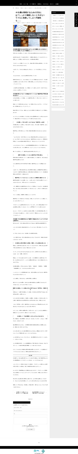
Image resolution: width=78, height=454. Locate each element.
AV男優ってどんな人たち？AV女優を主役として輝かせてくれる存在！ (58, 92)
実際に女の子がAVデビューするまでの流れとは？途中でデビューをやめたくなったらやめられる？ (58, 103)
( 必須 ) (17, 407)
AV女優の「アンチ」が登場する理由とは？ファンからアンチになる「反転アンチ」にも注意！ (58, 73)
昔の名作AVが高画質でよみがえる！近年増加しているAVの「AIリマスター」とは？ (58, 105)
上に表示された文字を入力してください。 (30, 425)
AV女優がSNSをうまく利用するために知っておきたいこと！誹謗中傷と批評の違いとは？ (58, 35)
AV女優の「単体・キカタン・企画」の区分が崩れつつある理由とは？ (58, 78)
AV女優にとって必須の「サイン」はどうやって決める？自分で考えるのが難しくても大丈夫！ (58, 70)
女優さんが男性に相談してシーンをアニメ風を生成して (58, 100)
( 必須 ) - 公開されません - (18, 410)
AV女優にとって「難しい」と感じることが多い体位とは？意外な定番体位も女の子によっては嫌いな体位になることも (58, 62)
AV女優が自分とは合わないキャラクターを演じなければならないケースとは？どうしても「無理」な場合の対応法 (58, 48)
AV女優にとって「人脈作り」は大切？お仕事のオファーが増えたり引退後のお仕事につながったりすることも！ (58, 56)
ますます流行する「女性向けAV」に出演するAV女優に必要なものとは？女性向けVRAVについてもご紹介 (58, 94)
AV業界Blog (54, 88)
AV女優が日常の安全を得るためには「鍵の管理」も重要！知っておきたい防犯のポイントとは (58, 43)
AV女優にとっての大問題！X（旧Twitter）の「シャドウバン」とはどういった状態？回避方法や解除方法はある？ (58, 67)
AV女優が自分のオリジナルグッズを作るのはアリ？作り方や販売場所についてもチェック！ (58, 51)
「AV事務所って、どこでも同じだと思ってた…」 (58, 16)
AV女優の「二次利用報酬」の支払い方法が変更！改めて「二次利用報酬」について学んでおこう (58, 75)
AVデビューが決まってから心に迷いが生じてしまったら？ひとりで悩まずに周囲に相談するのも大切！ (58, 24)
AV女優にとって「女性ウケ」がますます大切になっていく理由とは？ (58, 59)
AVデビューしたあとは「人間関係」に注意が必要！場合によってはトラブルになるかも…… (58, 27)
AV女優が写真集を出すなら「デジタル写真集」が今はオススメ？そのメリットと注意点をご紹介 (58, 37)
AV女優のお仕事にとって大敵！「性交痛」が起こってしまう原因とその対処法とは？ (58, 81)
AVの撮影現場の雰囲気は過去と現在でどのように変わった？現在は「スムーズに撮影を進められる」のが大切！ (58, 32)
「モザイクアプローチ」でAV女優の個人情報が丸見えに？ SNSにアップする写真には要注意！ (58, 18)
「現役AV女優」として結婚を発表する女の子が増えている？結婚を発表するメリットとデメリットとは (58, 21)
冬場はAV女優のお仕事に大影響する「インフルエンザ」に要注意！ (58, 97)
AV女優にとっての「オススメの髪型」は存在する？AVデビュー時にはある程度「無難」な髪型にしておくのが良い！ (58, 65)
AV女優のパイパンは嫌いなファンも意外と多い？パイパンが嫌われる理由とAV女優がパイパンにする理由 (32, 22)
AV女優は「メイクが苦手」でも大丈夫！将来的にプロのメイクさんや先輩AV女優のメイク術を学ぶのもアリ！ (58, 86)
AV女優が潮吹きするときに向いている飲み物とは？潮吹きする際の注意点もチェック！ (58, 46)
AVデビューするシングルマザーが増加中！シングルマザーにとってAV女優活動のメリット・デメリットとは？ (58, 29)
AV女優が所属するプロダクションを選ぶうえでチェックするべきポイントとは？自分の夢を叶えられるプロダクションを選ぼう (58, 40)
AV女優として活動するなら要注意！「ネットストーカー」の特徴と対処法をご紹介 (58, 54)
